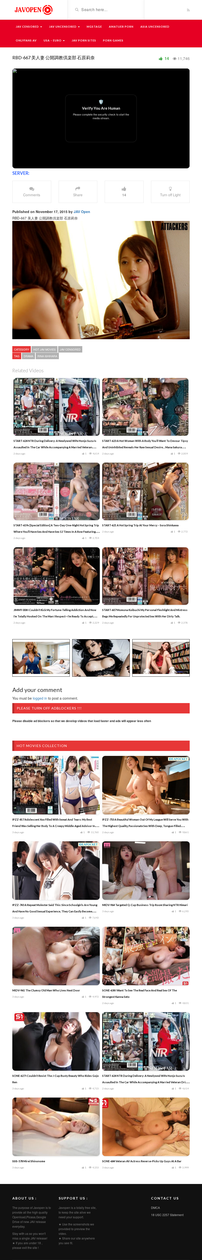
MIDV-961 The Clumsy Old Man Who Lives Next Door (46, 990)
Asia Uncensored (154, 26)
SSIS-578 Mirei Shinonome (28, 1161)
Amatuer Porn (121, 26)
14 (167, 58)
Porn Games (113, 40)
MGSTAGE (94, 26)
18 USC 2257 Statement (167, 1215)
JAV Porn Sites (84, 40)
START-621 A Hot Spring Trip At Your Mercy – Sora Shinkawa (140, 525)
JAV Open (82, 211)
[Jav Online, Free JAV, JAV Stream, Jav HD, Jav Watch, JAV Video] (33, 9)
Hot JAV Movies (44, 349)
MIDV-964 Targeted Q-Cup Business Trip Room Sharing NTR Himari (145, 904)
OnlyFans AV (26, 40)
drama (28, 356)
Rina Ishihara (47, 356)
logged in (40, 698)
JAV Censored (28, 26)
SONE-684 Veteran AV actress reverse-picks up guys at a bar (142, 1161)
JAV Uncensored (63, 26)
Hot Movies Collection (42, 746)
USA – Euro (53, 40)
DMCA (155, 1207)
